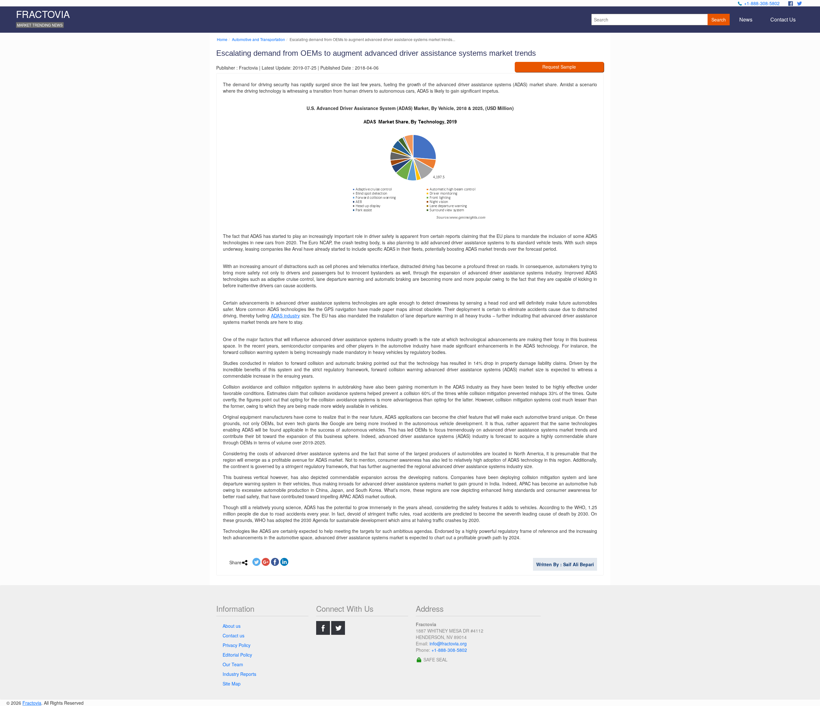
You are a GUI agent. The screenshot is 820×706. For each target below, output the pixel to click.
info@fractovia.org (448, 643)
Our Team (233, 664)
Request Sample (559, 66)
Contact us (233, 635)
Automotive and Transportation (258, 39)
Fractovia (31, 703)
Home (222, 39)
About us (232, 626)
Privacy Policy (236, 645)
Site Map (232, 683)
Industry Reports (239, 674)
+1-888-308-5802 (762, 3)
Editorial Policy (237, 654)
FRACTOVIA (43, 14)
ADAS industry (285, 315)
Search (718, 19)
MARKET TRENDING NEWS (39, 25)
